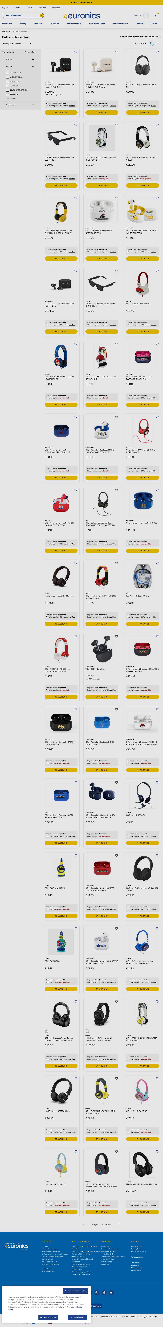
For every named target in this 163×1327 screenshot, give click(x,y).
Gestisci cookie (50, 1318)
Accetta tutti (79, 1317)
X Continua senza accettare (75, 1291)
